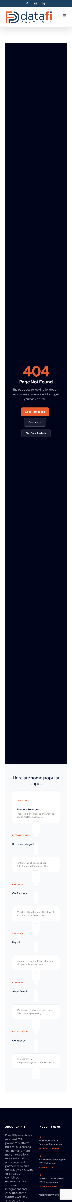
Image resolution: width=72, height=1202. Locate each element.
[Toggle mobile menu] (65, 16)
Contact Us (35, 422)
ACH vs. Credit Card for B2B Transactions (51, 1180)
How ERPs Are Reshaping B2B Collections (52, 1161)
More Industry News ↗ (50, 1194)
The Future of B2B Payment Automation (50, 1142)
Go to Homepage (35, 411)
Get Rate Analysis (36, 433)
